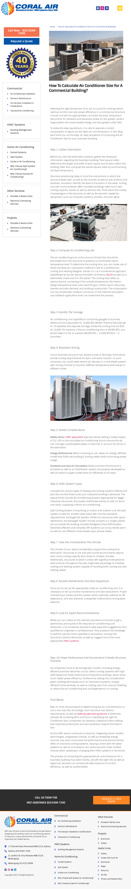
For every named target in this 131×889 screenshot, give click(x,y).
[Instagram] (102, 8)
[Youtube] (18, 870)
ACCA (109, 274)
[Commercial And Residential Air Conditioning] (6, 870)
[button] (119, 8)
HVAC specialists (74, 437)
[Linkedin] (107, 8)
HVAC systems (71, 640)
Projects (12, 218)
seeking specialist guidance (92, 713)
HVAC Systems (16, 124)
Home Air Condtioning (20, 147)
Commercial (14, 88)
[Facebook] (98, 8)
